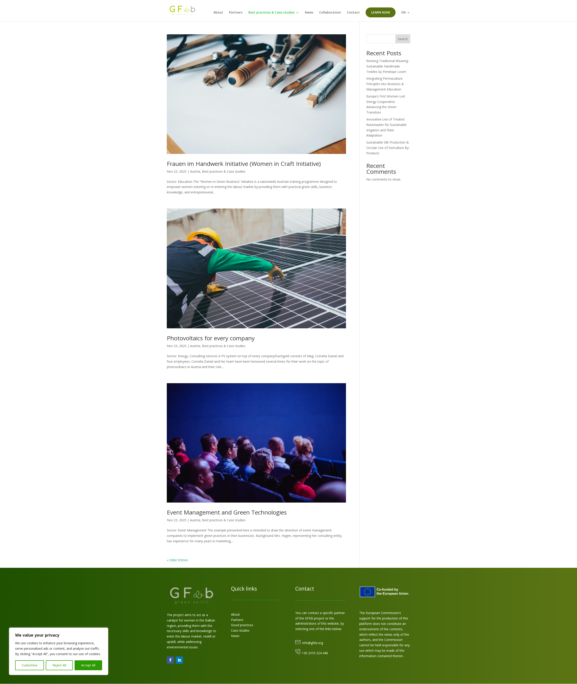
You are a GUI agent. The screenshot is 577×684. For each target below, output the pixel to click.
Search (403, 39)
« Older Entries (177, 560)
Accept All (88, 665)
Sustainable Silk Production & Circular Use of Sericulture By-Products (388, 147)
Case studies (240, 630)
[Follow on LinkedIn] (179, 660)
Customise (29, 665)
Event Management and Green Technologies (227, 512)
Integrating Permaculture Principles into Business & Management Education (385, 83)
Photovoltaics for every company (211, 338)
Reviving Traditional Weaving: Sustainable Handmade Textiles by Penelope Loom (387, 66)
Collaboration (330, 12)
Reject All (59, 665)
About (218, 12)
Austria (195, 171)
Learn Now (380, 12)
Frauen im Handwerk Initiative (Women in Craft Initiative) (244, 164)
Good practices (242, 625)
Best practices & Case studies (271, 12)
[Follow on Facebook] (170, 660)
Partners (236, 12)
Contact (353, 12)
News (309, 12)
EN (403, 12)
